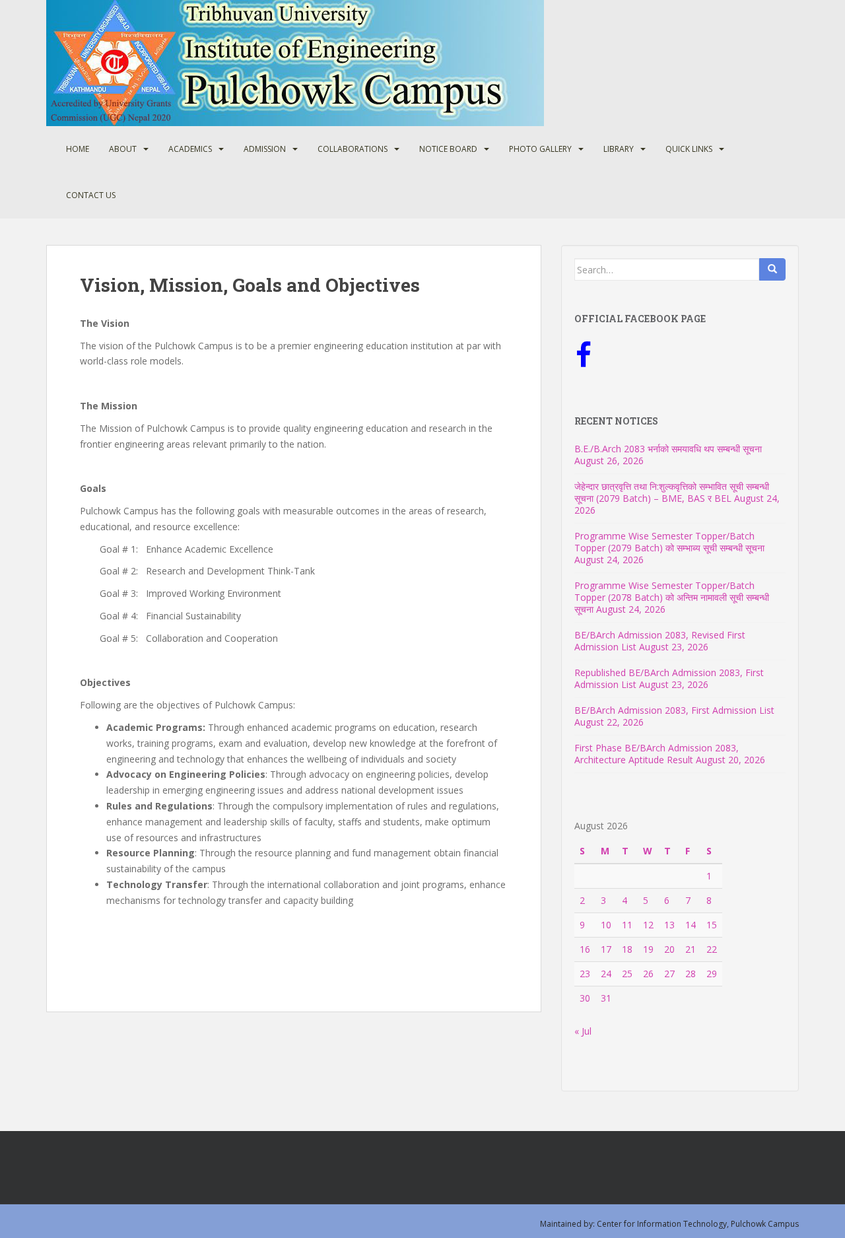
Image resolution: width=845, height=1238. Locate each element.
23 (585, 973)
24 (606, 973)
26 (648, 973)
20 (669, 949)
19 (648, 949)
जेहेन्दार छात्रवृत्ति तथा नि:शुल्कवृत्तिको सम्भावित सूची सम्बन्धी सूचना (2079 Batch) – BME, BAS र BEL (671, 492)
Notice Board (448, 149)
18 (627, 949)
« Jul (583, 1031)
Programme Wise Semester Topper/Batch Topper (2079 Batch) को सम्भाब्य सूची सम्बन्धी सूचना (669, 542)
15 (711, 924)
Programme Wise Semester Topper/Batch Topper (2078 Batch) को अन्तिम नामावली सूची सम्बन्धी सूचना (671, 597)
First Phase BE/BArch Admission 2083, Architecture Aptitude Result (656, 753)
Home (77, 149)
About (123, 149)
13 (669, 924)
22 (711, 949)
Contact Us (91, 195)
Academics (190, 149)
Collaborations (353, 149)
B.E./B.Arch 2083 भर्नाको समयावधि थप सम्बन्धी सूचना (668, 448)
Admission (265, 149)
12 (648, 924)
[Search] (772, 269)
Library (618, 149)
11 (627, 924)
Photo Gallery (540, 149)
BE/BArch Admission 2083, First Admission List (674, 710)
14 (690, 924)
